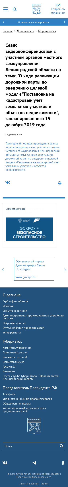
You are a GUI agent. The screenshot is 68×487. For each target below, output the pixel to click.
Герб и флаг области (15, 301)
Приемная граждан (15, 352)
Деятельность (25, 31)
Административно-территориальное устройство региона (33, 317)
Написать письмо (13, 362)
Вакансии (9, 371)
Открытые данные (14, 323)
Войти (45, 483)
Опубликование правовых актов (23, 327)
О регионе (12, 294)
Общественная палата (17, 403)
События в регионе (15, 310)
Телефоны (9, 394)
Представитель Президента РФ (30, 387)
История (8, 306)
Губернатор (12, 341)
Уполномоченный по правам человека (27, 399)
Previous (3, 269)
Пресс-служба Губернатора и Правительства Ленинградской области (31, 377)
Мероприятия (47, 31)
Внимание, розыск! (15, 357)
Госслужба (9, 366)
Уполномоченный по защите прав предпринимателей (24, 409)
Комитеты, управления (17, 347)
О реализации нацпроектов (34, 22)
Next (65, 269)
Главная (8, 31)
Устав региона (12, 332)
